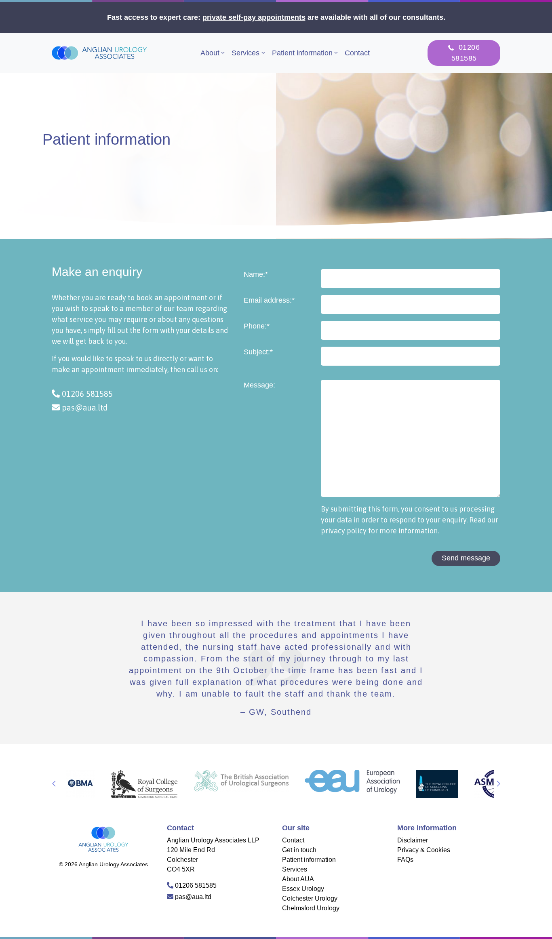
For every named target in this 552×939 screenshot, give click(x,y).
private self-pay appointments (253, 17)
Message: (259, 385)
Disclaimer (412, 840)
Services (245, 53)
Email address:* (269, 300)
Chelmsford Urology (310, 908)
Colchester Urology (309, 898)
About (209, 53)
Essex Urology (303, 888)
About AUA (298, 879)
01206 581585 (86, 393)
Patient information (302, 53)
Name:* (256, 274)
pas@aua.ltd (84, 407)
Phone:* (257, 326)
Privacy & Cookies (423, 849)
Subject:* (258, 352)
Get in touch (299, 849)
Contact (357, 53)
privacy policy (344, 530)
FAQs (405, 859)
